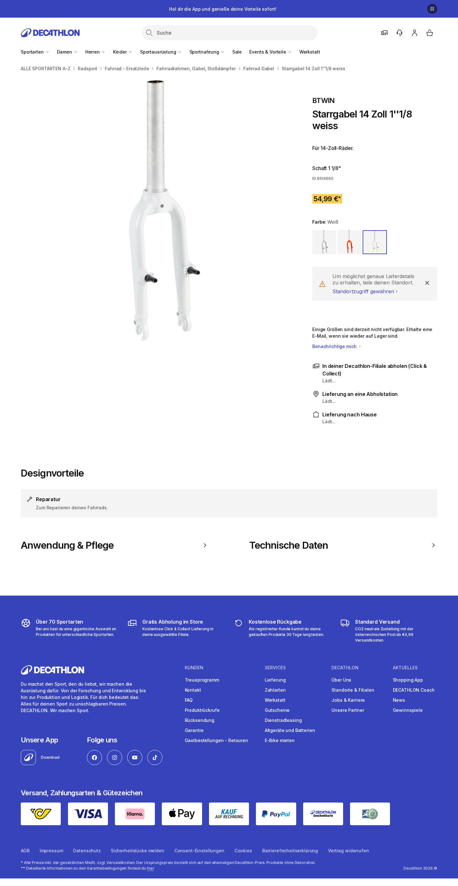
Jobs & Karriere (348, 700)
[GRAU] (324, 242)
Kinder (120, 51)
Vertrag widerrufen (348, 850)
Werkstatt (309, 51)
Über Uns (341, 680)
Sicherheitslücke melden (137, 850)
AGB (25, 850)
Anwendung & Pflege (67, 545)
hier (150, 868)
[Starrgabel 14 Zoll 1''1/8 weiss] (156, 212)
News (399, 700)
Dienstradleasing (283, 720)
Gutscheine (277, 710)
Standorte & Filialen (352, 690)
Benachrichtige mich (335, 346)
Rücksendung (199, 720)
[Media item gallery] (156, 212)
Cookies (243, 850)
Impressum (51, 850)
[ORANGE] (349, 242)
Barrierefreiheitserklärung (290, 850)
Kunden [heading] (194, 667)
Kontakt (193, 690)
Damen (65, 51)
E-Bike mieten (280, 740)
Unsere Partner (347, 710)
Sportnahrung (204, 51)
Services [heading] (275, 667)
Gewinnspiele (408, 710)
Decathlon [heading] (345, 667)
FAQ (189, 700)
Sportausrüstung (159, 51)
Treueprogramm (202, 680)
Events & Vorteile (268, 51)
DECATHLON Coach (414, 690)
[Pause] (432, 9)
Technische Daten (288, 545)
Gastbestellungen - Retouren (216, 740)
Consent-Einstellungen (199, 850)
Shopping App (408, 680)
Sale (237, 51)
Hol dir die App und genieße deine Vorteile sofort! (222, 9)
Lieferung (275, 680)
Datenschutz (86, 850)
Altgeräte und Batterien (290, 730)
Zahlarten (275, 690)
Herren (93, 51)
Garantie (194, 730)
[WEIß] (375, 242)
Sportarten (33, 51)
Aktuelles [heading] (405, 667)
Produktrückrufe (202, 710)
